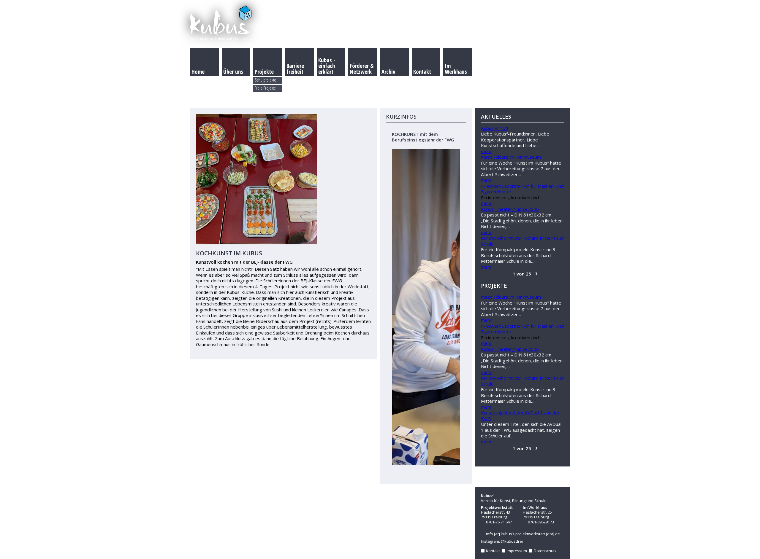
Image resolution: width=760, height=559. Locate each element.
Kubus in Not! (494, 128)
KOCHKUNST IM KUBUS (229, 253)
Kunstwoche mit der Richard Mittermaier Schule (522, 241)
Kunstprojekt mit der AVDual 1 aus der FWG (520, 415)
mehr (486, 151)
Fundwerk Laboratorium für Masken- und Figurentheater (522, 189)
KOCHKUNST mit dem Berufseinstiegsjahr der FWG (423, 137)
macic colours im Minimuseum (511, 157)
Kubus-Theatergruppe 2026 (510, 209)
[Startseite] (380, 23)
